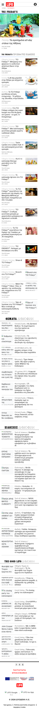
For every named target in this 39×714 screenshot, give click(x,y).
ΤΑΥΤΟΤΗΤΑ (19, 670)
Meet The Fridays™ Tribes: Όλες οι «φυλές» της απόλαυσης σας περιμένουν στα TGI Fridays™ (12, 288)
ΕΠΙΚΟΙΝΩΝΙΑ (19, 673)
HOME (4, 8)
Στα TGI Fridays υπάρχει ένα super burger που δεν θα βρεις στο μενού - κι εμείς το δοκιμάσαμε (12, 112)
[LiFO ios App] (27, 693)
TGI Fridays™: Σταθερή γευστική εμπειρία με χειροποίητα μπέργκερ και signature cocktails (12, 214)
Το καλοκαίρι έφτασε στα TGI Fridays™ (12, 177)
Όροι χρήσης (8, 705)
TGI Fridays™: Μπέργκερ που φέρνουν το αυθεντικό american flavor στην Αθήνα (12, 64)
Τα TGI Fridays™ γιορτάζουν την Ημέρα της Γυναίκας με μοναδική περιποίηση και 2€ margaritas (12, 232)
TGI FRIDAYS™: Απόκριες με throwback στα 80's (11, 248)
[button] (3, 4)
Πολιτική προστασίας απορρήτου (24, 705)
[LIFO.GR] (10, 4)
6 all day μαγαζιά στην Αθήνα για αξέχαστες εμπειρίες (12, 80)
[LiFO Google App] (11, 693)
